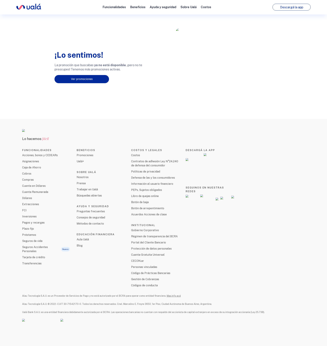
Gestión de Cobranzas (145, 279)
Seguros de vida (32, 241)
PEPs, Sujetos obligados (146, 190)
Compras (28, 179)
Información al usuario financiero (152, 183)
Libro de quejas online (145, 196)
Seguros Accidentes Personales (35, 249)
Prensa (81, 183)
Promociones (85, 155)
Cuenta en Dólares (34, 185)
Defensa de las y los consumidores (153, 177)
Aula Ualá (83, 239)
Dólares (27, 198)
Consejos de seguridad (91, 217)
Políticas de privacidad (145, 171)
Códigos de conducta (144, 285)
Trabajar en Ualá (87, 189)
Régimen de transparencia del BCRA (154, 236)
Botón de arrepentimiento (147, 208)
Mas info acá (174, 295)
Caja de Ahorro (31, 167)
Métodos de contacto (90, 223)
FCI (24, 210)
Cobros (26, 173)
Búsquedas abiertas (89, 195)
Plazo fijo (28, 228)
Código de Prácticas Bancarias (150, 273)
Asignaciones (30, 161)
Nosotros (83, 177)
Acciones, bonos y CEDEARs (40, 155)
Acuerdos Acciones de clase (149, 214)
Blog (80, 245)
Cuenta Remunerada (35, 192)
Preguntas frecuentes (91, 211)
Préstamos (29, 234)
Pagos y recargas (33, 222)
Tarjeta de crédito (33, 257)
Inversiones (29, 216)
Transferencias (32, 263)
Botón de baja (140, 202)
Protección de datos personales (151, 248)
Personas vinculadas (144, 267)
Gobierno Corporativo (145, 230)
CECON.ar (137, 260)
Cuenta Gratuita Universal (148, 254)
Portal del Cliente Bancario (148, 242)
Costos (206, 7)
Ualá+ (80, 161)
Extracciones (30, 204)
